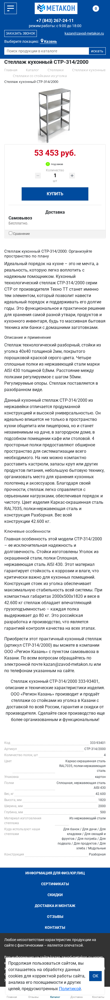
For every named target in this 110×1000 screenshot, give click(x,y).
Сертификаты (55, 884)
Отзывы (55, 916)
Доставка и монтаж (55, 906)
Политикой (70, 988)
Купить (55, 193)
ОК (95, 975)
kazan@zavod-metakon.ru (84, 33)
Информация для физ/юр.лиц (55, 873)
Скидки (55, 895)
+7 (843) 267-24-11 (55, 20)
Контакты (55, 927)
